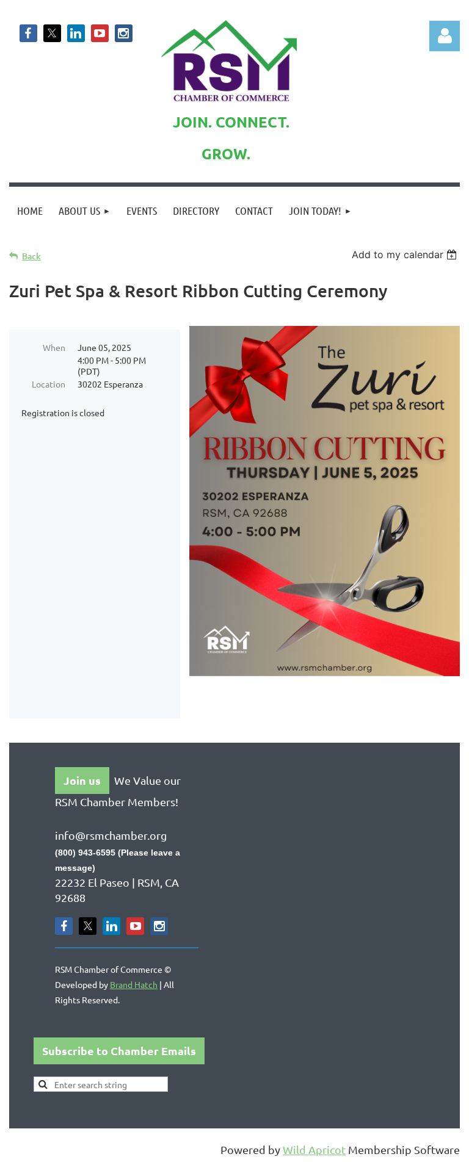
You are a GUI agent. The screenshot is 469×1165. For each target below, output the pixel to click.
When (54, 347)
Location (48, 383)
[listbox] (406, 254)
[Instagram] (124, 33)
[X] (52, 33)
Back (31, 256)
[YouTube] (100, 33)
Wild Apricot (314, 1149)
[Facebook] (28, 33)
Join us (82, 780)
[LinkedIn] (76, 33)
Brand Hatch (134, 984)
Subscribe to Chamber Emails (119, 1051)
